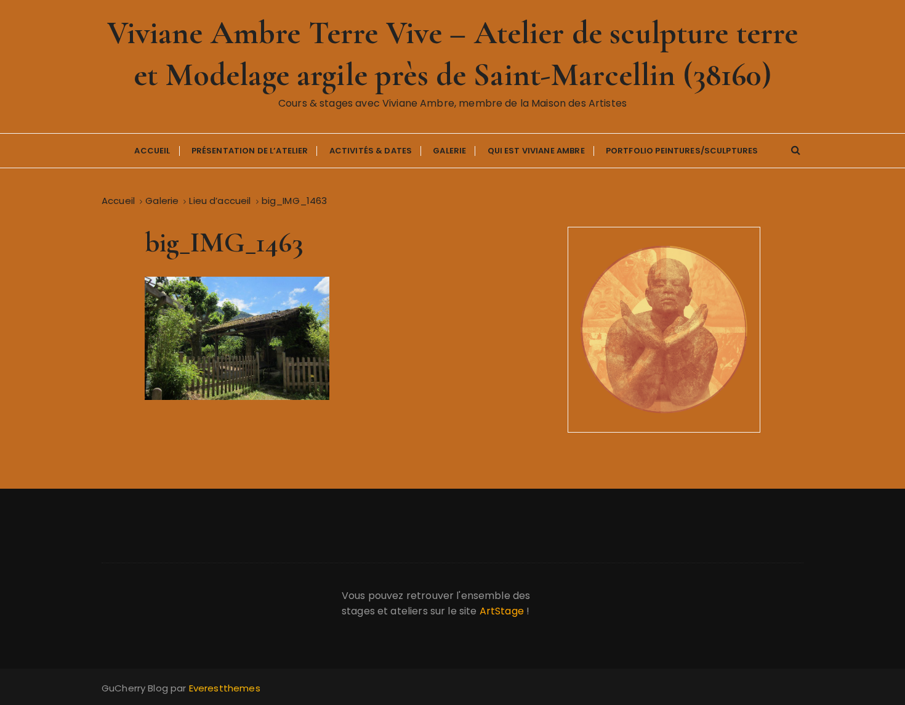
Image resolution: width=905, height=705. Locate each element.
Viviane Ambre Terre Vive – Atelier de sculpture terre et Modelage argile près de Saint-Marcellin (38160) (452, 54)
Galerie (449, 151)
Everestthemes (224, 688)
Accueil (152, 151)
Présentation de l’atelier (249, 151)
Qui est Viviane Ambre (536, 151)
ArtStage (502, 611)
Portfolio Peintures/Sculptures (682, 151)
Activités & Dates (370, 151)
